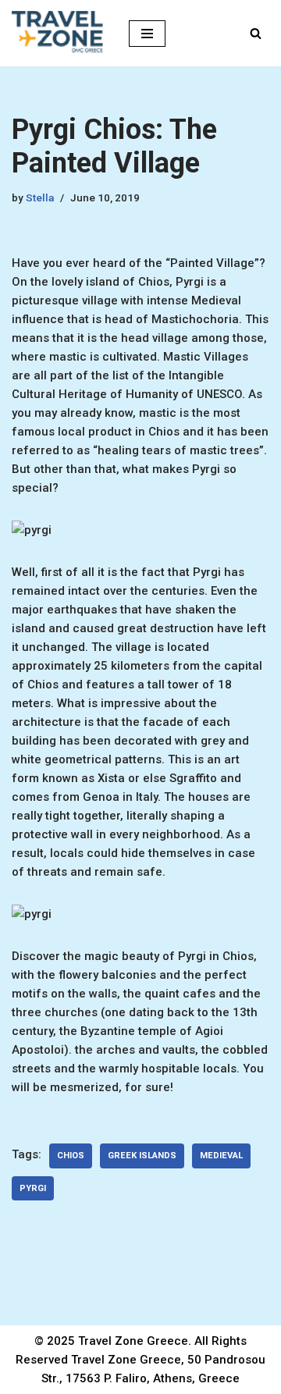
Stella (40, 197)
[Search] (255, 33)
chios (70, 1155)
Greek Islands (142, 1155)
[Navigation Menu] (147, 33)
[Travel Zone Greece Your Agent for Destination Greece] (58, 33)
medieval (221, 1155)
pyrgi (33, 1188)
